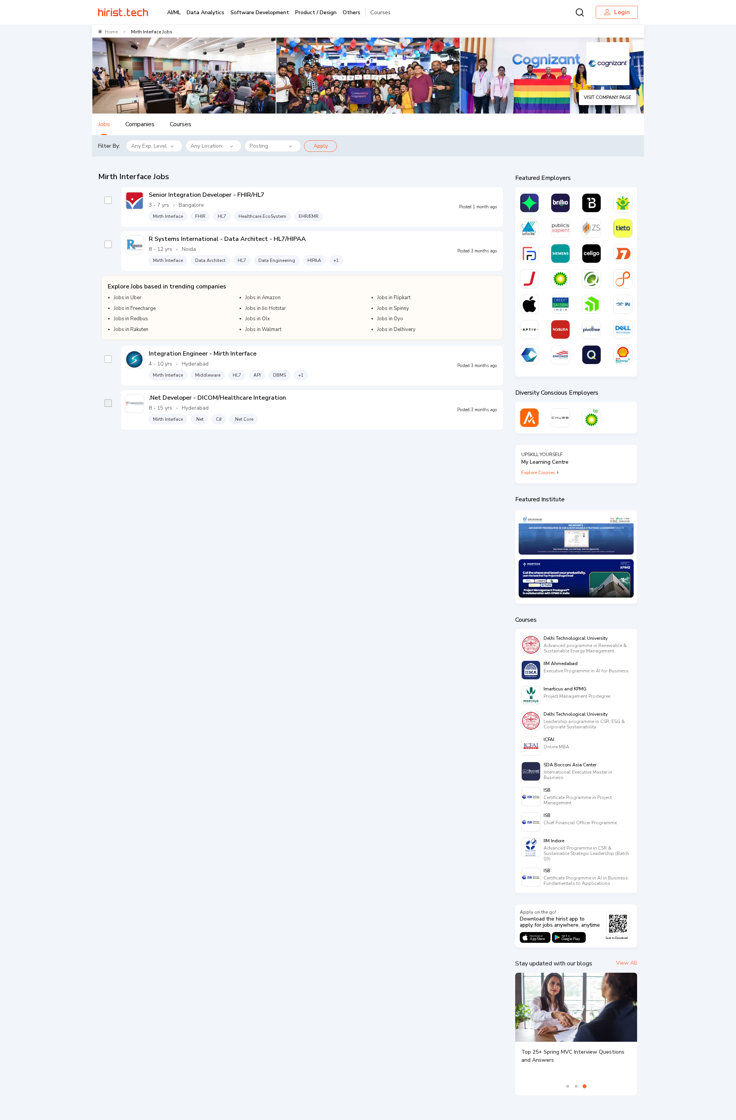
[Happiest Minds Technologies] (622, 202)
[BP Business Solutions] (591, 417)
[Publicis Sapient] (560, 228)
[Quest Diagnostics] (591, 278)
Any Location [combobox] (206, 146)
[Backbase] (591, 202)
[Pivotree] (591, 329)
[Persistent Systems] (622, 278)
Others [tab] (351, 12)
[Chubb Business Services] (560, 417)
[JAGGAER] (529, 278)
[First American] (622, 304)
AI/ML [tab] (174, 12)
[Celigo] (591, 253)
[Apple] (529, 304)
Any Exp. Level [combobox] (149, 146)
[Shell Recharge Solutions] (622, 354)
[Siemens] (560, 253)
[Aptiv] (529, 329)
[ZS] (591, 228)
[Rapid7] (622, 253)
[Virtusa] (529, 202)
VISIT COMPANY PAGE (607, 97)
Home (111, 32)
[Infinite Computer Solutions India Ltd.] (529, 228)
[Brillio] (560, 202)
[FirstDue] (529, 253)
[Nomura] (560, 329)
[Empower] (560, 354)
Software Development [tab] (259, 12)
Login (622, 12)
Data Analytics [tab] (205, 12)
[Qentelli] (591, 354)
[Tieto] (622, 228)
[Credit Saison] (560, 304)
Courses (380, 12)
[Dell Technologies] (622, 329)
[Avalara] (529, 417)
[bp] (560, 278)
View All (626, 963)
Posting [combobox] (259, 146)
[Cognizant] (529, 354)
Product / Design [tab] (316, 12)
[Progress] (591, 304)
